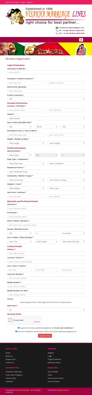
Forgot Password (54, 359)
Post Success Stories (56, 378)
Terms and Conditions (14, 375)
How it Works (53, 372)
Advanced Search (54, 362)
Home (8, 353)
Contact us (10, 362)
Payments (9, 381)
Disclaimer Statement (14, 372)
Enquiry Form (11, 359)
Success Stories (54, 381)
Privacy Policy (11, 378)
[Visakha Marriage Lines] (46, 15)
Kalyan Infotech (63, 390)
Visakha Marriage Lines (25, 390)
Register (30, 2)
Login (23, 2)
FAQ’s (50, 375)
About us (9, 356)
